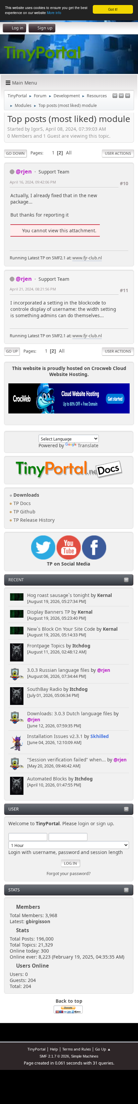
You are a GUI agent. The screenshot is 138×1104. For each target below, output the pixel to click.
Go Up (12, 351)
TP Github (23, 511)
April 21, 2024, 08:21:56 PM (33, 288)
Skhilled (99, 736)
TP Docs (21, 503)
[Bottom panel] (127, 96)
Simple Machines (84, 1056)
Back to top (69, 1001)
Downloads (25, 495)
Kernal (104, 595)
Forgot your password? (68, 873)
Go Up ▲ (103, 1049)
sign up (104, 823)
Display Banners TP (48, 612)
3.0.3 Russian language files (58, 670)
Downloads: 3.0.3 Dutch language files (69, 713)
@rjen (103, 670)
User (13, 809)
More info (54, 12)
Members (28, 906)
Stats (14, 890)
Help (54, 1049)
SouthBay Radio (44, 689)
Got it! (113, 9)
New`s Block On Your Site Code (61, 629)
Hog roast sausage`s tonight (58, 595)
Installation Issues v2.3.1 (55, 736)
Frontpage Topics (46, 645)
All (69, 152)
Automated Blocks (47, 778)
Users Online (32, 965)
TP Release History (33, 520)
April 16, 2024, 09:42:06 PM (33, 182)
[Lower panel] (121, 96)
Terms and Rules (76, 1049)
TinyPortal (36, 1049)
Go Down (15, 153)
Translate (88, 445)
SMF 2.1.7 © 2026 (54, 1056)
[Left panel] (115, 96)
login (83, 823)
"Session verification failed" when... (66, 759)
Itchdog (81, 645)
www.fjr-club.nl (87, 258)
